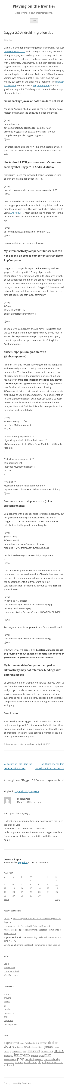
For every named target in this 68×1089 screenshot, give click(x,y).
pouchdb (29, 1059)
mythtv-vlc (9, 1012)
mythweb (34, 1056)
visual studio (30, 1062)
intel (14, 1051)
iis (10, 1051)
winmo (58, 1062)
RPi (41, 1060)
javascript (33, 1051)
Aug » (57, 899)
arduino (7, 997)
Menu (34, 21)
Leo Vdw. (8, 926)
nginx (41, 1056)
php (6, 1016)
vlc (39, 1062)
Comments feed (11, 971)
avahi (22, 1043)
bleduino (34, 1043)
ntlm (47, 1055)
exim (32, 1047)
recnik (6, 918)
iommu (19, 1051)
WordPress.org (11, 975)
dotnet (10, 1046)
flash (41, 1047)
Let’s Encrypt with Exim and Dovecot (33, 926)
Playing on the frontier (34, 6)
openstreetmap (10, 1060)
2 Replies (8, 40)
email (27, 1047)
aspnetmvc (11, 1043)
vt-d (44, 1062)
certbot (43, 1043)
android (30, 744)
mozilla (7, 1009)
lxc (16, 1054)
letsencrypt (47, 1051)
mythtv (24, 1055)
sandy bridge (53, 1059)
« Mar (6, 899)
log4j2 (10, 1056)
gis (5, 1005)
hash (6, 1051)
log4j (6, 1056)
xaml (11, 1065)
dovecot (20, 1047)
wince (49, 1062)
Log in (6, 963)
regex (37, 1060)
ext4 (37, 1047)
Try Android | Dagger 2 (27, 791)
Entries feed (9, 967)
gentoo (48, 1047)
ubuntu (9, 1062)
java (24, 1051)
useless (19, 1062)
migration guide (41, 85)
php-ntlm (8, 1020)
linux (59, 1050)
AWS (27, 1043)
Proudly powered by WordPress (17, 1083)
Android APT (16, 212)
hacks (56, 1047)
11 (57, 884)
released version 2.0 (14, 51)
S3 (45, 1060)
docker (7, 1001)
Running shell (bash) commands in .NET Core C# (37, 944)
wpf (6, 1065)
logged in (23, 862)
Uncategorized (10, 1024)
